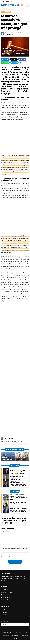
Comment (4, 534)
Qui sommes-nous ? (7, 592)
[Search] (27, 624)
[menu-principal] (27, 4)
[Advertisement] (15, 137)
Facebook (4, 609)
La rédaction (4, 589)
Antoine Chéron (8, 438)
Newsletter (4, 594)
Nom (2, 542)
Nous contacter (5, 597)
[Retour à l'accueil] (12, 5)
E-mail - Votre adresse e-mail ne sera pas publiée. (14, 548)
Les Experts (6, 12)
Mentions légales (6, 600)
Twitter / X (4, 612)
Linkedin (3, 614)
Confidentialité (5, 635)
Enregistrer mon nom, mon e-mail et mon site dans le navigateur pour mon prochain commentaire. (15, 555)
